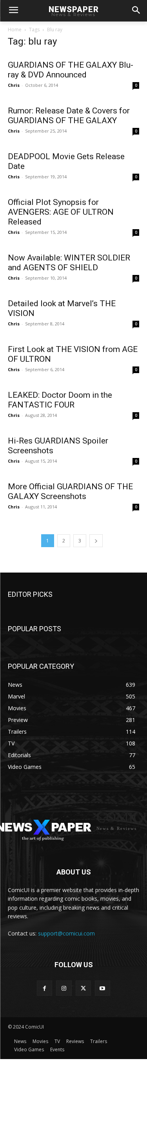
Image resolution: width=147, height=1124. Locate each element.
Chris (14, 85)
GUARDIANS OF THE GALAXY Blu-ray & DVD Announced (70, 69)
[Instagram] (63, 988)
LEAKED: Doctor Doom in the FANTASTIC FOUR (60, 399)
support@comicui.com (66, 933)
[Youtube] (102, 988)
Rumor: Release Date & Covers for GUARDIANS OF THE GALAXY (69, 115)
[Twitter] (83, 988)
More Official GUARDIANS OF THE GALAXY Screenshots (70, 491)
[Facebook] (44, 988)
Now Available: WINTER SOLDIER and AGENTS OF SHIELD (69, 262)
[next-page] (96, 540)
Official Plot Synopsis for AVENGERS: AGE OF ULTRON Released (61, 212)
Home (15, 29)
